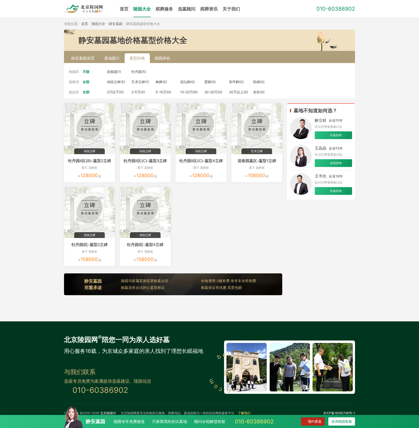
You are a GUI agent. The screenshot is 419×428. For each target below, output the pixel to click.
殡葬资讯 (209, 8)
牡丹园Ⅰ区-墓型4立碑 (145, 244)
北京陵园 (106, 413)
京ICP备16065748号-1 (339, 413)
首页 (124, 8)
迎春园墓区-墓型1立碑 (257, 160)
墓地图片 (112, 58)
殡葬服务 (164, 8)
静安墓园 (115, 24)
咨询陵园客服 (341, 421)
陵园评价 (162, 58)
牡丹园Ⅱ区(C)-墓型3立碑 (145, 160)
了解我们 (244, 413)
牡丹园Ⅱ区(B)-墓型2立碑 (89, 160)
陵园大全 (142, 8)
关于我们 (231, 8)
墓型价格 (137, 58)
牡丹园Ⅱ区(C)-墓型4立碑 (201, 160)
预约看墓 (315, 421)
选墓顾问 (186, 8)
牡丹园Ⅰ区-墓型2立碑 (90, 244)
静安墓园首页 (83, 58)
